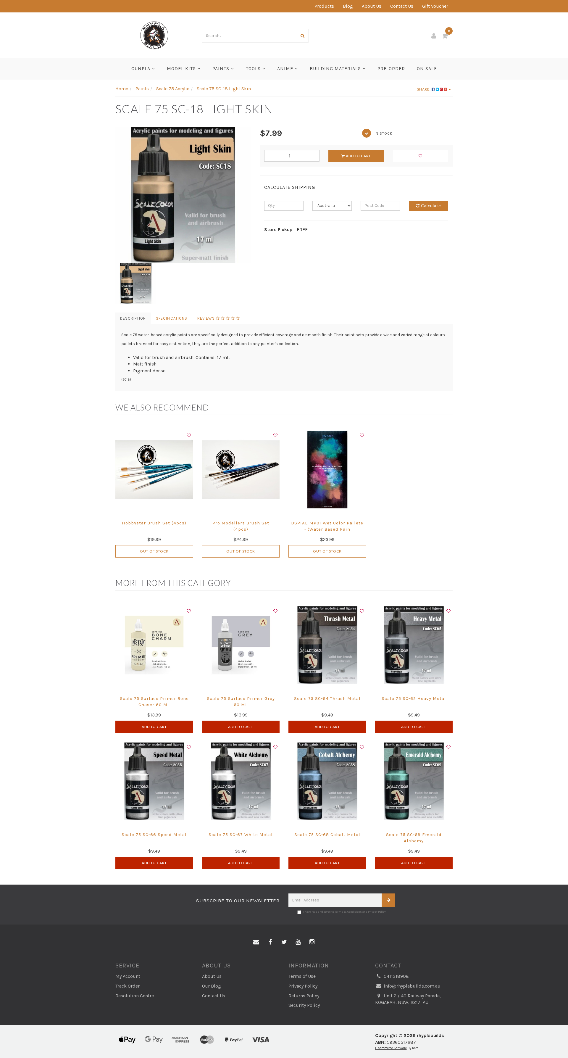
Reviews (206, 318)
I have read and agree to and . (344, 912)
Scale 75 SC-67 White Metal (241, 834)
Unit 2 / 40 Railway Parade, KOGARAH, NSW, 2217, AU (408, 999)
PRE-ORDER (391, 68)
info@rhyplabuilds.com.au (411, 986)
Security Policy (304, 1005)
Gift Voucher (435, 6)
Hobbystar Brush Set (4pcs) (154, 523)
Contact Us (401, 6)
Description (133, 318)
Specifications (171, 318)
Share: (424, 89)
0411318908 (396, 976)
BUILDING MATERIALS (336, 68)
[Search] (302, 35)
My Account (127, 976)
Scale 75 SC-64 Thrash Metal (327, 698)
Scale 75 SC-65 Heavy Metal (414, 698)
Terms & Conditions (348, 912)
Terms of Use (302, 976)
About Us (371, 6)
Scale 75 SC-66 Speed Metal (154, 834)
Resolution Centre (134, 996)
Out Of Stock (154, 551)
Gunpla (141, 68)
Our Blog (211, 986)
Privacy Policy (377, 912)
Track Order (127, 986)
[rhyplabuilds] (154, 35)
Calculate (430, 205)
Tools (254, 68)
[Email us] (256, 942)
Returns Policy (303, 996)
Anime (286, 68)
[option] (183, 195)
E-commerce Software (391, 1048)
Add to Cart (358, 156)
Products (324, 6)
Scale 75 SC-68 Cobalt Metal (327, 834)
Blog (348, 6)
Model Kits (182, 68)
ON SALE (427, 68)
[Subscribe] (388, 900)
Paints (221, 68)
